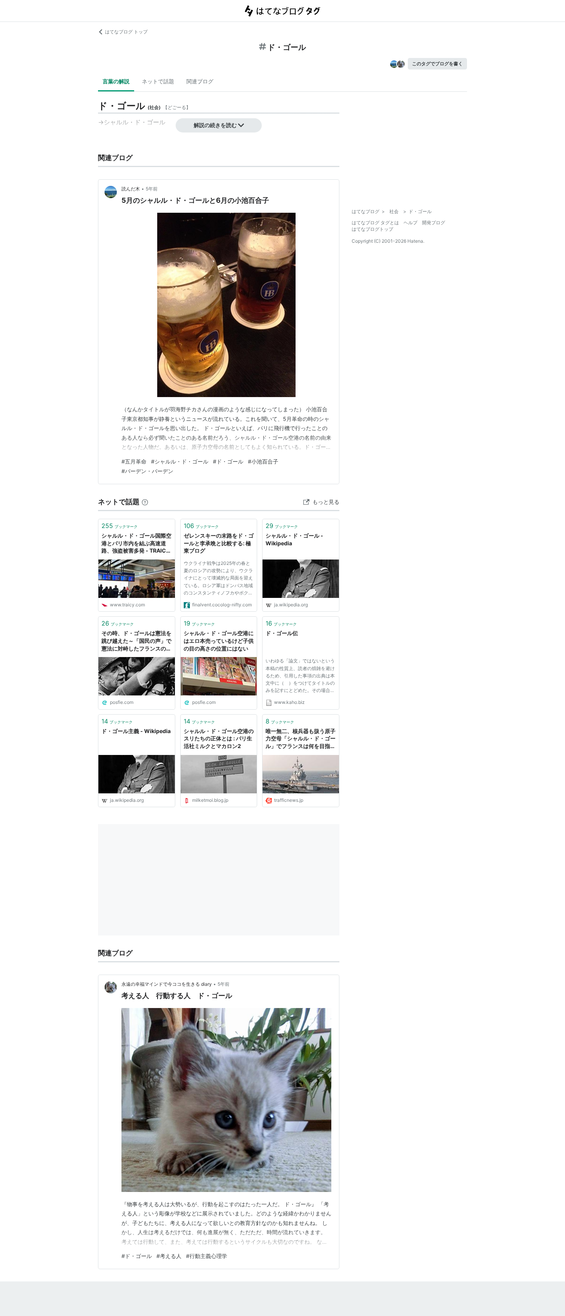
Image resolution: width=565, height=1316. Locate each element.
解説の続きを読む (215, 125)
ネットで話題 (158, 81)
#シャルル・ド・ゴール (179, 461)
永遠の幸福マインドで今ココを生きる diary (166, 984)
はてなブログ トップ (126, 32)
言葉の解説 (116, 81)
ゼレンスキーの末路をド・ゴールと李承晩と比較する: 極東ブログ (219, 543)
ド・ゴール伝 (282, 633)
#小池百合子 (263, 461)
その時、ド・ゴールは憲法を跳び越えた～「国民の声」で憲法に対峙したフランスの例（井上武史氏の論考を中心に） (136, 641)
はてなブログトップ (372, 229)
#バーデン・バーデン (147, 471)
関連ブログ (199, 81)
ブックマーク (119, 526)
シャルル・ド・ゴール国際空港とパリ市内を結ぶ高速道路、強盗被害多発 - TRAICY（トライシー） (136, 543)
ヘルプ (410, 222)
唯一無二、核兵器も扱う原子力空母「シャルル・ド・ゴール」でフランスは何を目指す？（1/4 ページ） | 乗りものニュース (301, 739)
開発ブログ (433, 222)
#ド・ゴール (228, 461)
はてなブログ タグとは (375, 222)
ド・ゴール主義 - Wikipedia (136, 731)
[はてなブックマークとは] (145, 502)
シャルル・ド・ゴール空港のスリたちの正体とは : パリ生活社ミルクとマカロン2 (219, 738)
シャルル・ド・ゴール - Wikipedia (294, 539)
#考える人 (168, 1256)
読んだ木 (130, 189)
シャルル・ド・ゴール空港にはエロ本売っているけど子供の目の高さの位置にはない (219, 640)
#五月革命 (133, 461)
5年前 (152, 189)
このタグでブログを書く (437, 63)
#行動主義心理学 (206, 1256)
